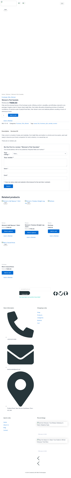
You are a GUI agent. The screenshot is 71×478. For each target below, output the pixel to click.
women (55, 123)
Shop (38, 312)
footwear (42, 123)
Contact (5, 430)
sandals (50, 123)
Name (6, 168)
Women (8, 94)
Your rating (6, 153)
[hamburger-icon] (62, 3)
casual (35, 123)
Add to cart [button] (53, 231)
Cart (38, 323)
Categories (40, 318)
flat (38, 123)
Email (6, 175)
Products (39, 315)
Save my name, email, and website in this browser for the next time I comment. (27, 182)
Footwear (4, 97)
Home (3, 94)
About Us (6, 425)
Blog (4, 427)
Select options (8, 231)
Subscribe (25, 294)
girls (47, 123)
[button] (7, 121)
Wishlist (39, 320)
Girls (9, 97)
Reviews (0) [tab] (14, 131)
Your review (9, 157)
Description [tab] (5, 131)
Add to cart (13, 115)
